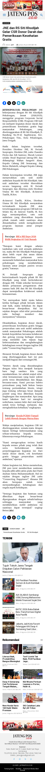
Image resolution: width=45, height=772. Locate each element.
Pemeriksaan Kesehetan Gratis (14, 532)
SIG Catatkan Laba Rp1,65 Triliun (31, 706)
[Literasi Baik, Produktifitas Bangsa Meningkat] (12, 649)
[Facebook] (14, 759)
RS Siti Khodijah (32, 532)
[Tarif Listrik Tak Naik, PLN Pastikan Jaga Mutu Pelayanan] (32, 649)
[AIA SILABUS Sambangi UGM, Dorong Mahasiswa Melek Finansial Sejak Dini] (8, 599)
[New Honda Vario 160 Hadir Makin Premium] (12, 698)
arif (12, 45)
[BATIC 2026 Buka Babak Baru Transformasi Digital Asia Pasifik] (8, 613)
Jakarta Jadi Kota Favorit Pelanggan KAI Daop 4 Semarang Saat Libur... (28, 626)
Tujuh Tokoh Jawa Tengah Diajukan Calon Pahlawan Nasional (17, 568)
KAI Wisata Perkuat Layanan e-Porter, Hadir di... (32, 684)
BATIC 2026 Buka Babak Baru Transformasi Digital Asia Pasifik (28, 612)
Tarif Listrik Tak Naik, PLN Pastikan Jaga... (32, 659)
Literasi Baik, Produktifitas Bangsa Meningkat (11, 659)
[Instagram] (20, 759)
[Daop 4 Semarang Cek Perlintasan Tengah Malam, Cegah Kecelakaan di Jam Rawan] (12, 674)
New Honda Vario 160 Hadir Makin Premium (10, 708)
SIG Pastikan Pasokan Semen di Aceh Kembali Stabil (27, 583)
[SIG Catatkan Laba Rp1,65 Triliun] (32, 698)
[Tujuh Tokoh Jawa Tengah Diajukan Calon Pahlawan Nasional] (22, 552)
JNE (23, 529)
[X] (25, 759)
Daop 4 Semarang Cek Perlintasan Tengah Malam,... (10, 684)
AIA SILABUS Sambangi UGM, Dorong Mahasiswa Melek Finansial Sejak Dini (28, 598)
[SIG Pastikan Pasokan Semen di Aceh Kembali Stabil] (8, 584)
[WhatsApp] (31, 759)
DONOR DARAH (15, 529)
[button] (4, 103)
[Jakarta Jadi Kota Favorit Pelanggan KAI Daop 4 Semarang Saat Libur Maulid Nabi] (8, 628)
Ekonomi (6, 23)
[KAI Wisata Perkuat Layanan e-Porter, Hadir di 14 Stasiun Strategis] (32, 674)
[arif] (4, 45)
